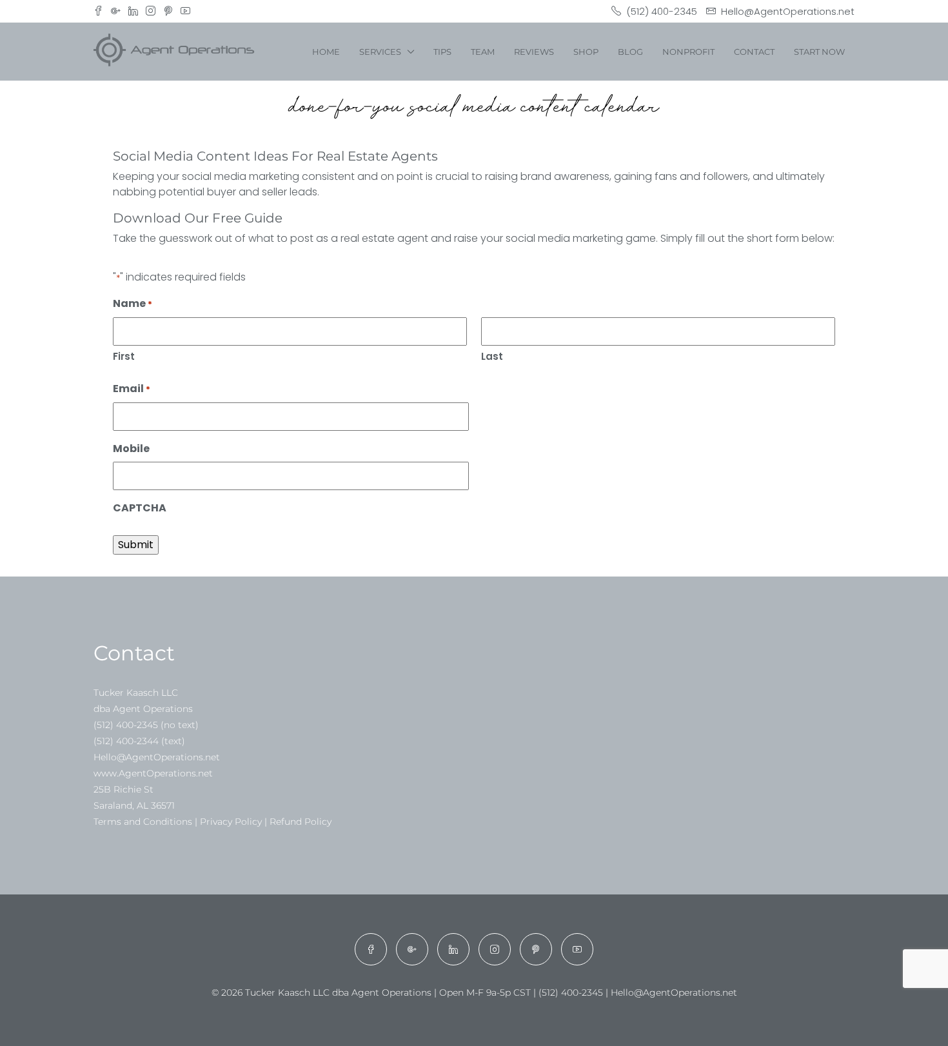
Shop (585, 51)
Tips (442, 51)
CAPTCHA (139, 507)
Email (131, 388)
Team (483, 51)
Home (326, 51)
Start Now (819, 51)
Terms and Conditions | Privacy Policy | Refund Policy (212, 821)
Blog (630, 51)
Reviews (534, 51)
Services (380, 51)
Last (492, 356)
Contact (754, 51)
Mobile (131, 448)
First (124, 356)
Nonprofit (688, 51)
